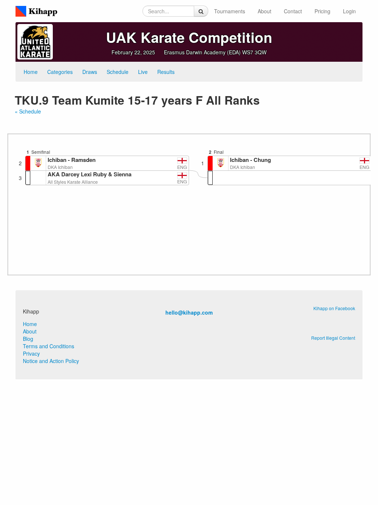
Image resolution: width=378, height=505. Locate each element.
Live (143, 71)
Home (31, 71)
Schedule (117, 71)
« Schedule (28, 111)
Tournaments (229, 11)
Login (349, 11)
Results (166, 71)
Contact (293, 11)
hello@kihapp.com (189, 312)
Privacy (31, 353)
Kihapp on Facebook (334, 308)
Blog (28, 338)
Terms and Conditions (48, 346)
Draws (89, 71)
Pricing (322, 11)
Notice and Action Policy (51, 361)
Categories (60, 71)
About (264, 11)
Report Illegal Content (333, 338)
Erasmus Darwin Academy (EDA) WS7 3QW (215, 52)
